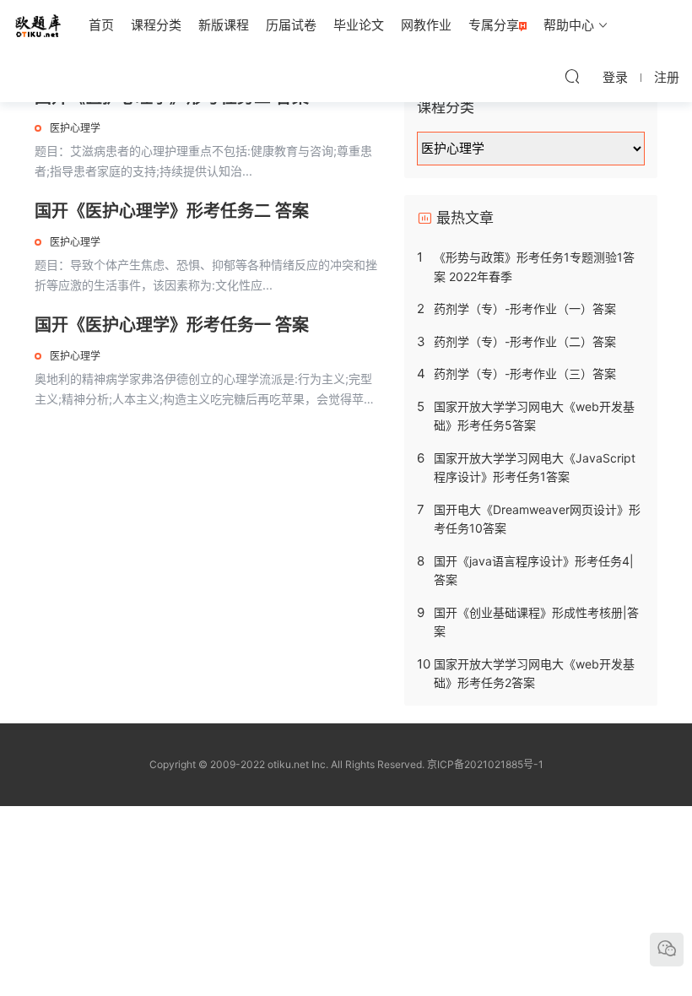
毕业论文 (358, 25)
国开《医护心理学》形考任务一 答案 (172, 325)
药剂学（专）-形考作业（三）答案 (525, 373)
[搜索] (572, 76)
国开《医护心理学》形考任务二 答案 (172, 211)
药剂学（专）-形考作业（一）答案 (525, 308)
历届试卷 (291, 25)
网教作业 (426, 25)
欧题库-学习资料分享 (38, 25)
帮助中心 (568, 25)
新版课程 (223, 25)
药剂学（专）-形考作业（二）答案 (525, 341)
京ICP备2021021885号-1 (485, 764)
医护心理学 (75, 128)
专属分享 (493, 25)
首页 (101, 25)
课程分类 (156, 25)
